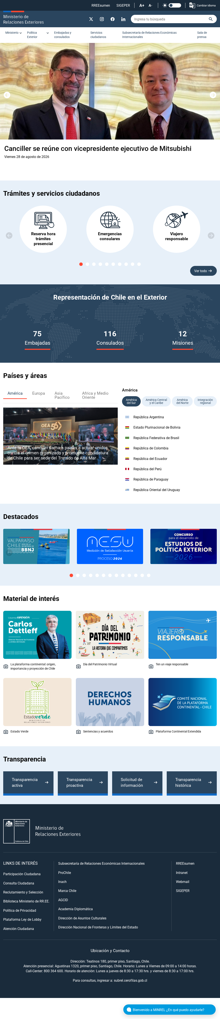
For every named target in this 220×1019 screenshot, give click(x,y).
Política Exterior (32, 34)
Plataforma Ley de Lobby (22, 919)
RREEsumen (101, 5)
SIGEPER (123, 5)
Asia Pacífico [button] (62, 395)
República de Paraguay (150, 479)
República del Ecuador (150, 458)
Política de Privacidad (19, 910)
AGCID (63, 900)
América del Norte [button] (182, 401)
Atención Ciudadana (18, 928)
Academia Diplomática (75, 909)
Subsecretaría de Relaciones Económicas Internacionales (149, 34)
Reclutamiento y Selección (23, 892)
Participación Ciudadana (22, 874)
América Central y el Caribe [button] (156, 401)
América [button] (15, 393)
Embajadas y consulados (62, 34)
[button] (213, 95)
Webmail (182, 881)
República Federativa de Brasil (156, 437)
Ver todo (200, 270)
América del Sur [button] (131, 401)
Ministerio (11, 32)
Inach (62, 881)
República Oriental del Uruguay (156, 489)
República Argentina (148, 417)
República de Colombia (150, 448)
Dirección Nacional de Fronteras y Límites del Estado (98, 927)
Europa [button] (38, 393)
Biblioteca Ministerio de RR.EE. (26, 901)
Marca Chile (67, 890)
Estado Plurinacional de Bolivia (156, 427)
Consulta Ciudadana (18, 883)
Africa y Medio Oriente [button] (95, 395)
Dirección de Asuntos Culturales (82, 918)
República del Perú (147, 469)
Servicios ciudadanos (98, 34)
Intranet (182, 872)
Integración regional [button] (205, 401)
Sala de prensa (202, 34)
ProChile (64, 872)
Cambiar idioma (206, 5)
